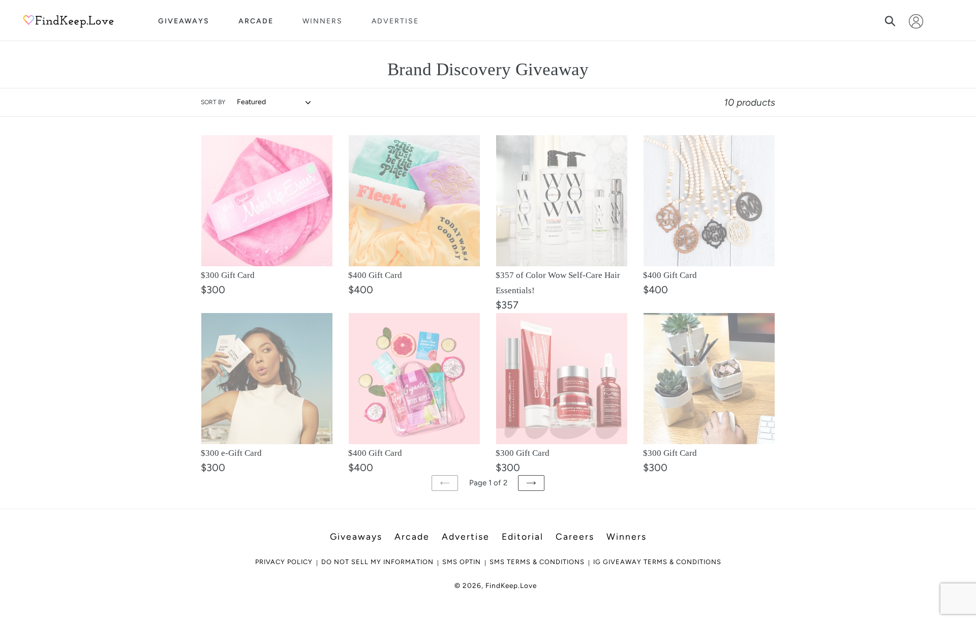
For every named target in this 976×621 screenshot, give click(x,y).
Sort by (213, 102)
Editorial (522, 536)
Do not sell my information (377, 562)
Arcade (255, 21)
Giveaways (183, 21)
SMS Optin (461, 562)
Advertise (395, 21)
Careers (575, 536)
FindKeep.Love (511, 585)
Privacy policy (284, 562)
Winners (322, 21)
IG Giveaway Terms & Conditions (657, 562)
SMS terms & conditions (537, 562)
